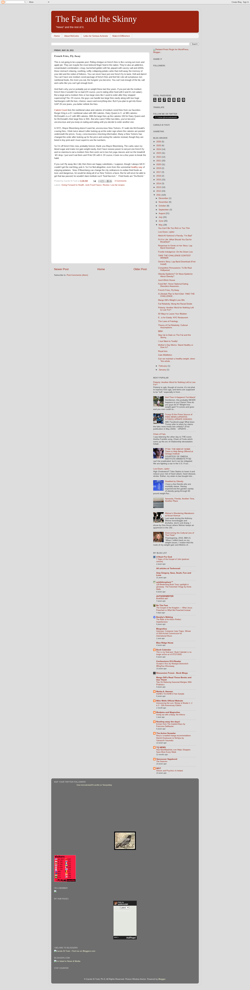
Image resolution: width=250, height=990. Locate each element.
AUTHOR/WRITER (164, 596)
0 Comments (120, 181)
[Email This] (99, 181)
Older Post (140, 269)
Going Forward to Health (72, 185)
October (163, 206)
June (161, 221)
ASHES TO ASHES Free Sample (170, 694)
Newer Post (61, 269)
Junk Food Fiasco (93, 185)
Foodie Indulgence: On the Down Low (175, 252)
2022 (159, 157)
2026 (159, 142)
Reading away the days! (168, 722)
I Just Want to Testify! (168, 341)
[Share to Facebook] (107, 181)
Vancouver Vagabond (166, 759)
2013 (159, 187)
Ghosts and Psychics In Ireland (169, 771)
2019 (159, 168)
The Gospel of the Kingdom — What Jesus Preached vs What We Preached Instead (174, 609)
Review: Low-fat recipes (114, 185)
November (164, 202)
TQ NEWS (161, 747)
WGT (158, 768)
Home (57, 36)
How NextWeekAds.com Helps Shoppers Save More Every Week (173, 751)
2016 (159, 176)
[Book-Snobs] (125, 849)
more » (116, 937)
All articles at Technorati (168, 568)
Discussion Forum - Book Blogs (172, 673)
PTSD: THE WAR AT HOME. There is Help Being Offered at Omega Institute (179, 451)
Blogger (161, 979)
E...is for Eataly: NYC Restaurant (173, 317)
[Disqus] (100, 224)
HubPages (131, 938)
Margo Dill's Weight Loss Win (171, 300)
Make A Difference (121, 36)
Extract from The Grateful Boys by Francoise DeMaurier (170, 725)
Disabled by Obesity (174, 481)
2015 (159, 180)
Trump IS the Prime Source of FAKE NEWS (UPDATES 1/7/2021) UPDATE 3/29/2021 (178, 416)
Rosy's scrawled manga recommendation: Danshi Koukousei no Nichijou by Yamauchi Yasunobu (173, 737)
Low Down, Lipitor (166, 232)
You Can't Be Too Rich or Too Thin (174, 228)
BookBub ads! (162, 598)
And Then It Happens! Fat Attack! (180, 397)
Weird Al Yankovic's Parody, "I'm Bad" (175, 236)
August (162, 213)
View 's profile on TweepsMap (94, 785)
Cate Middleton (165, 355)
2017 (159, 172)
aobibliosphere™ (164, 582)
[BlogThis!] (102, 181)
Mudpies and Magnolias (168, 712)
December (164, 198)
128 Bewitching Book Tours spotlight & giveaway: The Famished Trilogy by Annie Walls (173, 586)
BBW (160, 331)
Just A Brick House (166, 280)
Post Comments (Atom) (77, 275)
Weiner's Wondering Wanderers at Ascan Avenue (179, 514)
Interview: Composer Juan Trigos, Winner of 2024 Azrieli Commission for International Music (173, 633)
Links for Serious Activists (95, 36)
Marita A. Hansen (164, 691)
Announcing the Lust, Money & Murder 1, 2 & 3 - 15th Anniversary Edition (174, 704)
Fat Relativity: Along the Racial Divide (175, 304)
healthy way (136, 167)
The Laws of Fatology (168, 321)
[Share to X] (105, 181)
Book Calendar (163, 650)
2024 (159, 149)
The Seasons (161, 761)
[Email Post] (94, 181)
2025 (159, 145)
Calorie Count (60, 110)
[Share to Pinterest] (110, 181)
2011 (158, 195)
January (163, 370)
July (161, 217)
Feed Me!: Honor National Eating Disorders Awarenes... (173, 285)
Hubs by (123, 903)
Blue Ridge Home (164, 643)
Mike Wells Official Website (169, 701)
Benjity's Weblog (164, 617)
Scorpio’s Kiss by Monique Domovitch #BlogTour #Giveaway (172, 665)
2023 (159, 153)
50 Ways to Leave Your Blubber (172, 314)
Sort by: (117, 908)
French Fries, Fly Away (168, 290)
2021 (159, 161)
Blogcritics (161, 629)
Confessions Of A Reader (168, 661)
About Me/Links (71, 36)
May (161, 225)
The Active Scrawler (166, 733)
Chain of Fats (159, 434)
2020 (159, 164)
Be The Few (162, 605)
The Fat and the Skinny (96, 19)
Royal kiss (162, 351)
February (163, 366)
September (164, 210)
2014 (159, 183)
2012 (159, 191)
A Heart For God (164, 557)
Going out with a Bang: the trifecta (170, 715)
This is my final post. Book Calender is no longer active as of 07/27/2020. (173, 653)
